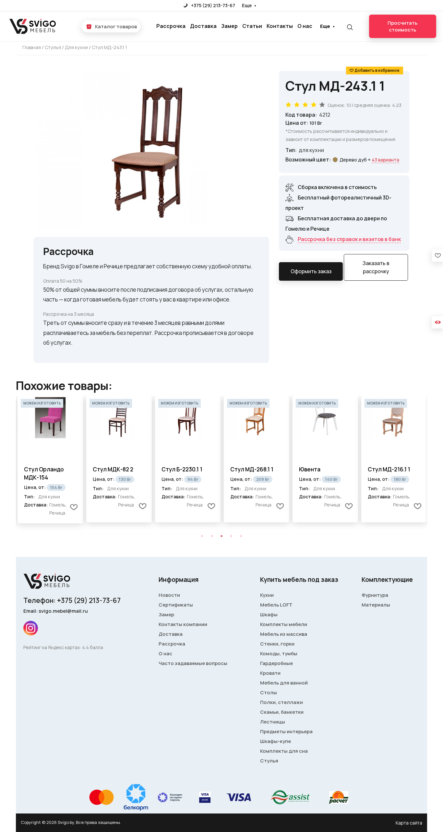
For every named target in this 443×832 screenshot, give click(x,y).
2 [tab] (212, 536)
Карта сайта (409, 823)
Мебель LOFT (276, 604)
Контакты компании (183, 624)
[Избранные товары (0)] (437, 256)
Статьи (252, 26)
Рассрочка (171, 26)
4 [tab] (231, 536)
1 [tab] (202, 536)
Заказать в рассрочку (376, 267)
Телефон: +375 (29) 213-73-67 (72, 600)
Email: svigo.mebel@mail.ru (55, 611)
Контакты (280, 26)
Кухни (267, 595)
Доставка (203, 26)
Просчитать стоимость (402, 26)
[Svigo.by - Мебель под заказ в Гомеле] (33, 26)
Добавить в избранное (377, 70)
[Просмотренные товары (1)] (437, 322)
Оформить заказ (311, 271)
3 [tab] (221, 536)
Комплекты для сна (284, 751)
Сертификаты (176, 604)
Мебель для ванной (284, 682)
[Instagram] (30, 628)
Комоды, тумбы (278, 653)
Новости (169, 595)
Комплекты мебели (283, 624)
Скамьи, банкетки (282, 712)
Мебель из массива (283, 634)
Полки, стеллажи (281, 702)
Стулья (269, 760)
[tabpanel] (50, 459)
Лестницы (272, 721)
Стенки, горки (277, 643)
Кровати (270, 673)
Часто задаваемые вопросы (193, 663)
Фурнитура (375, 595)
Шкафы (269, 614)
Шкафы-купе (275, 741)
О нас (304, 26)
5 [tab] (241, 536)
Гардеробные (276, 663)
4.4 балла (92, 647)
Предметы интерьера (286, 731)
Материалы (376, 604)
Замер (229, 26)
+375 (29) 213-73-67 (212, 5)
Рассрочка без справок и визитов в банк (349, 239)
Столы (268, 692)
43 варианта (385, 160)
